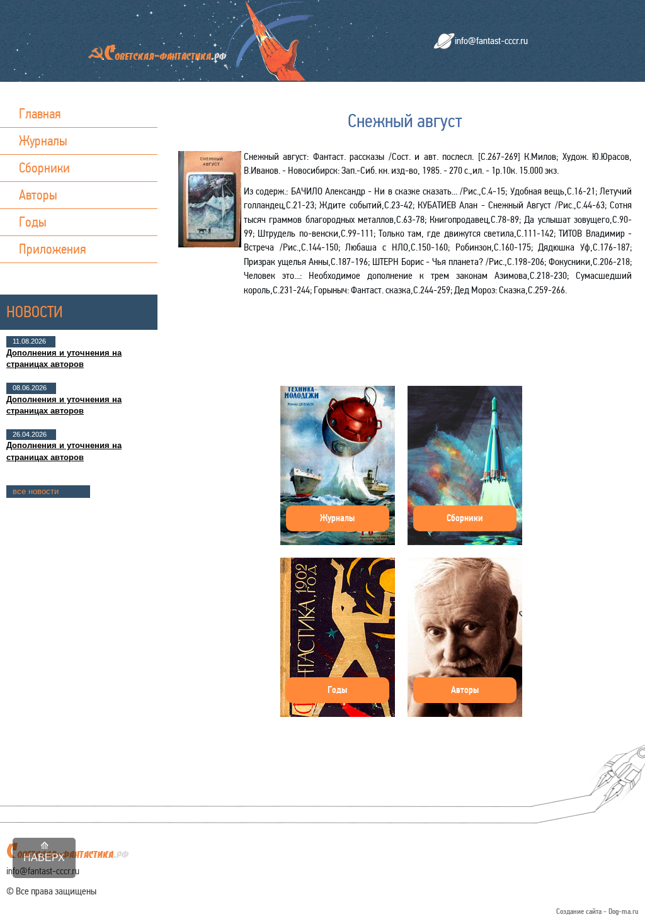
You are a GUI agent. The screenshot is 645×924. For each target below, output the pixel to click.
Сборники (44, 167)
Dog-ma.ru (623, 911)
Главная (40, 113)
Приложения (52, 248)
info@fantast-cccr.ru (491, 41)
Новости (34, 312)
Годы (33, 221)
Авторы (38, 194)
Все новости (36, 491)
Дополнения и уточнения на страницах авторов (64, 358)
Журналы (43, 140)
